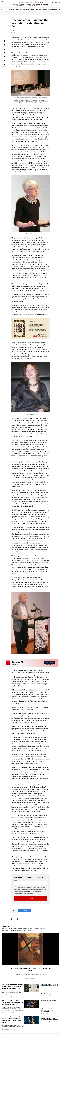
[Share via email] (4, 57)
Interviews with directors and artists (17, 930)
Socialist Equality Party (23, 12)
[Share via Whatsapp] (4, 49)
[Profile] (59, 2)
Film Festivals (5, 930)
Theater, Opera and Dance (39, 928)
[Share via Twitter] (4, 45)
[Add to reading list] (4, 64)
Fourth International (10, 12)
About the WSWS (40, 12)
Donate (54, 12)
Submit (30, 898)
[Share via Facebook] (4, 41)
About (56, 2)
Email (15, 880)
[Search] (59, 10)
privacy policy (30, 891)
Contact (51, 2)
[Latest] (5, 10)
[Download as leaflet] (4, 61)
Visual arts (14, 919)
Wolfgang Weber (15, 31)
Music (31, 928)
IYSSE (33, 12)
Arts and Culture (23, 919)
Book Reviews (30, 930)
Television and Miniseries (23, 928)
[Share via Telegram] (4, 53)
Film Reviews (14, 928)
